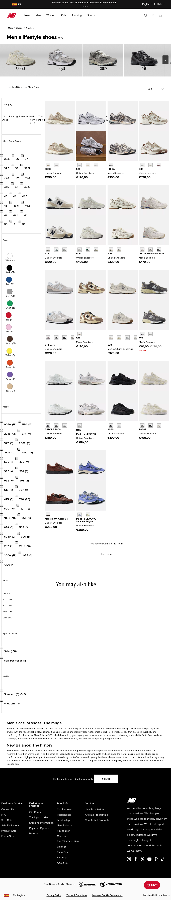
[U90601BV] (96, 249)
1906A (111, 169)
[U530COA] (158, 165)
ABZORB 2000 (53, 429)
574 (47, 253)
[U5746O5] (64, 249)
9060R (142, 429)
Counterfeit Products (97, 820)
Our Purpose (64, 809)
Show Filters (33, 87)
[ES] (12, 4)
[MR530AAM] (111, 337)
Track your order (38, 817)
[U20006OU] (56, 425)
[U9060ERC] (48, 165)
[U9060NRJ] (119, 425)
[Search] (145, 15)
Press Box (62, 852)
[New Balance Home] (13, 15)
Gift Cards (35, 812)
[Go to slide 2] (85, 7)
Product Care (9, 831)
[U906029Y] (79, 249)
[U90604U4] (150, 425)
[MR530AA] (88, 165)
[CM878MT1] (150, 334)
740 (110, 253)
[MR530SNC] (79, 334)
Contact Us (7, 809)
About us (62, 863)
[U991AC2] (79, 425)
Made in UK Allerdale (56, 518)
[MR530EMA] (96, 165)
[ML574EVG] (73, 337)
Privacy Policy (54, 895)
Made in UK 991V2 (86, 434)
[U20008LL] (48, 425)
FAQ (3, 814)
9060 (48, 169)
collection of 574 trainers (92, 728)
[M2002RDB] (158, 249)
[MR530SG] (79, 165)
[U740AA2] (119, 249)
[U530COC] (142, 165)
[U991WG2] (88, 514)
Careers (61, 836)
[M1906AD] (111, 165)
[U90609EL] (142, 425)
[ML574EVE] (64, 337)
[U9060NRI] (111, 425)
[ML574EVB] (56, 337)
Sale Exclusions (10, 825)
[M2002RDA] (150, 249)
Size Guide (7, 820)
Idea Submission (94, 809)
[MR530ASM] (119, 337)
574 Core (50, 345)
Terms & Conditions (76, 895)
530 (78, 169)
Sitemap (61, 857)
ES (19, 895)
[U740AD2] (111, 249)
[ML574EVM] (48, 337)
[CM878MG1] (142, 334)
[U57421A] (56, 249)
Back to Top (13, 764)
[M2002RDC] (142, 249)
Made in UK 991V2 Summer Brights (86, 520)
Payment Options (39, 828)
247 (57, 728)
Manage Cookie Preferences (107, 895)
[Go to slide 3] (88, 7)
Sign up (106, 778)
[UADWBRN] (48, 514)
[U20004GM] (64, 425)
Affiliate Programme (96, 814)
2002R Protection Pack (151, 253)
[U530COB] (150, 165)
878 (141, 338)
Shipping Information (41, 823)
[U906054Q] (88, 249)
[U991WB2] (79, 514)
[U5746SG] (48, 249)
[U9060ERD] (56, 165)
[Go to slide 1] (83, 7)
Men (10, 28)
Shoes (19, 28)
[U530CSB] (135, 337)
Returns (33, 833)
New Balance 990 (43, 735)
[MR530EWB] (127, 337)
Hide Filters (16, 87)
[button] (153, 15)
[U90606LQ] (158, 425)
